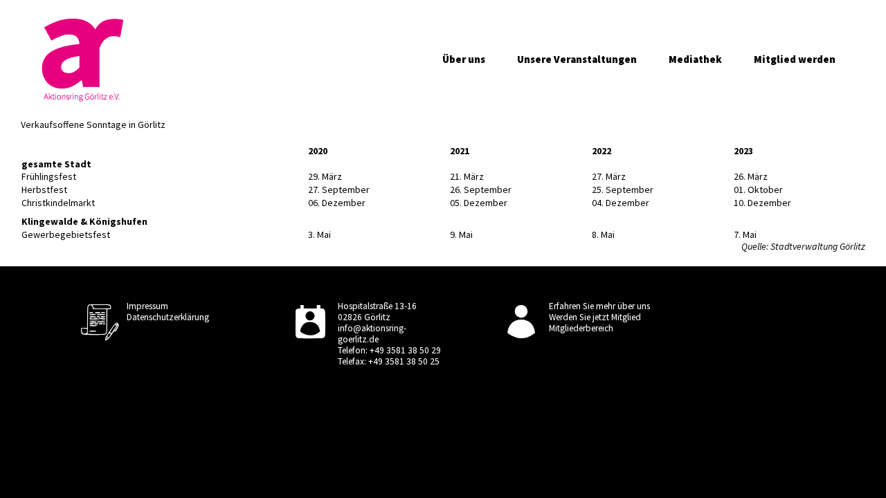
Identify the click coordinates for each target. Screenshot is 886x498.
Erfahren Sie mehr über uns (599, 306)
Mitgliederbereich (581, 328)
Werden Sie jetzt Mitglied (595, 317)
